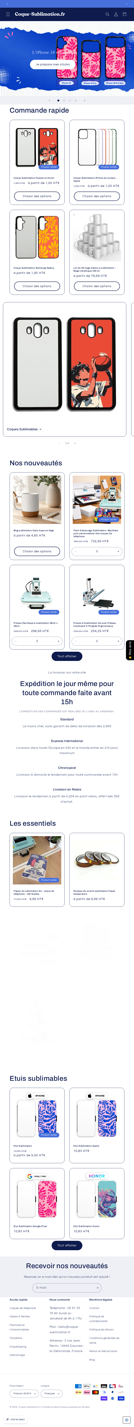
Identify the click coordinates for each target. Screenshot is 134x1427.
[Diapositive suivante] (84, 100)
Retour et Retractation (103, 1351)
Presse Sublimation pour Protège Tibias (36, 1052)
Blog (92, 1359)
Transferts (16, 1338)
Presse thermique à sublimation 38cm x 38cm (36, 624)
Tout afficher (66, 656)
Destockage (17, 1355)
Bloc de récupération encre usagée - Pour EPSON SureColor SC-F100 (96, 975)
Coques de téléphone (23, 1308)
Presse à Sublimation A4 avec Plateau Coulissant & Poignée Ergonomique (94, 624)
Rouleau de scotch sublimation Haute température (94, 892)
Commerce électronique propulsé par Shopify (65, 1407)
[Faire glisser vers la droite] (75, 443)
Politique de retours (101, 1329)
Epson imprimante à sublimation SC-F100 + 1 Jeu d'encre (37, 975)
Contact (94, 1308)
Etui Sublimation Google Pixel (30, 1226)
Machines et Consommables (19, 1327)
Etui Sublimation (23, 1146)
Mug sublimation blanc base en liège (34, 530)
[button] (8, 14)
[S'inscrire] (97, 1287)
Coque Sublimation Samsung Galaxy (34, 268)
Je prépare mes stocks (53, 64)
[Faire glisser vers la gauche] (59, 443)
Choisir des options (37, 196)
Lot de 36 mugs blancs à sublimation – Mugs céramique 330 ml (94, 269)
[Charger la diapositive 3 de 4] (70, 100)
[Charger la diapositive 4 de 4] (76, 100)
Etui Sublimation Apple (86, 1146)
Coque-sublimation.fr (30, 1407)
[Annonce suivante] (127, 4)
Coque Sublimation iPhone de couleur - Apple (95, 179)
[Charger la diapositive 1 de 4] (58, 100)
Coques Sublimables (22, 429)
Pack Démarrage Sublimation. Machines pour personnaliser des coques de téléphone (95, 533)
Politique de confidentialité (98, 1319)
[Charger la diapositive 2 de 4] (64, 100)
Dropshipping (18, 1346)
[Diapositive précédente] (49, 100)
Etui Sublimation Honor (86, 1226)
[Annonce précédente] (7, 4)
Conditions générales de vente (104, 1340)
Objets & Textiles (20, 1316)
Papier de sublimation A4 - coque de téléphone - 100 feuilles (34, 892)
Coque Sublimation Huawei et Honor (34, 178)
